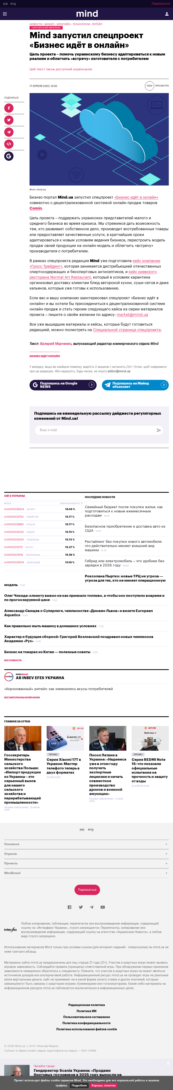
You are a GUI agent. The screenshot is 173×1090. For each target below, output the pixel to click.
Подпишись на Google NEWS (58, 385)
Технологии (81, 24)
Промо (53, 754)
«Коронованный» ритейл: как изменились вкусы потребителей (58, 689)
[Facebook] (70, 907)
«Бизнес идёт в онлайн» (136, 197)
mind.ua (158, 947)
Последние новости (100, 497)
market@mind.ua (132, 315)
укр (5, 3)
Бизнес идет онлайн (45, 356)
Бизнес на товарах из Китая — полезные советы (47, 652)
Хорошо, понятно (104, 1085)
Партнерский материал (46, 28)
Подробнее (79, 1085)
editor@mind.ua (119, 371)
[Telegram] (91, 907)
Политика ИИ (86, 1011)
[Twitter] (80, 907)
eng (13, 3)
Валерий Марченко (55, 343)
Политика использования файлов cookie (86, 1029)
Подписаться (161, 3)
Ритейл (97, 24)
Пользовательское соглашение (86, 1017)
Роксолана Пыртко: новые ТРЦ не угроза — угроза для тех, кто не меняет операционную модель (85, 580)
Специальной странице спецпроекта (127, 330)
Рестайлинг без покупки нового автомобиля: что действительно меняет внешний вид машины (123, 546)
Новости (36, 24)
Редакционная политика (86, 1005)
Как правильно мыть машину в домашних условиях (50, 626)
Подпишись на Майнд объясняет (130, 385)
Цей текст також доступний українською (61, 69)
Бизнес (50, 24)
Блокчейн (63, 24)
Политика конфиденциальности (86, 1023)
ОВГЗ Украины (14, 496)
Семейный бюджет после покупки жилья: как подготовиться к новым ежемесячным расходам (124, 511)
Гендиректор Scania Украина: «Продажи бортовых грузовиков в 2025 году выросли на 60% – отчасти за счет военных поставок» (78, 1075)
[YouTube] (102, 907)
